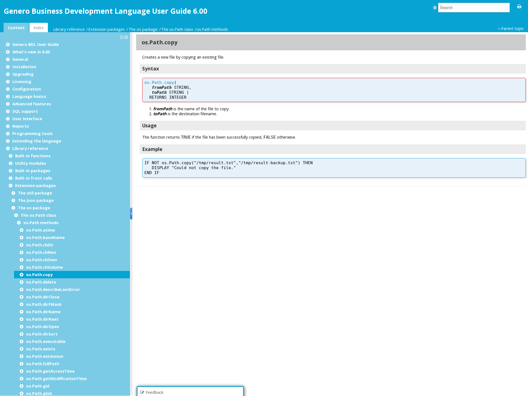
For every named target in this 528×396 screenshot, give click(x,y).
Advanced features (31, 103)
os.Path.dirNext (42, 319)
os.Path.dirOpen (42, 326)
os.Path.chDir (40, 245)
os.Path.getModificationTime (56, 378)
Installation (24, 66)
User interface (27, 118)
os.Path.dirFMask (44, 304)
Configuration (26, 89)
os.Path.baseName (45, 237)
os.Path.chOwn (41, 259)
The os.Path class (177, 29)
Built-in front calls (33, 178)
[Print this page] (519, 6)
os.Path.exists (40, 348)
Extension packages (106, 29)
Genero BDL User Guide (35, 44)
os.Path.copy (39, 274)
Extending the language (36, 141)
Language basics (29, 96)
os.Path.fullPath (42, 363)
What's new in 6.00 (31, 51)
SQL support (25, 111)
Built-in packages (32, 170)
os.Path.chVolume (44, 267)
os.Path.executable (45, 341)
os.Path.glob (39, 393)
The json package (36, 200)
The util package (35, 193)
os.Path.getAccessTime (50, 371)
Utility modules (30, 163)
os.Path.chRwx (41, 252)
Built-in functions (33, 155)
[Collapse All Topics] (122, 37)
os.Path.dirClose (42, 296)
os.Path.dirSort (42, 334)
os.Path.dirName (43, 311)
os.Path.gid (37, 386)
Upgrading (23, 74)
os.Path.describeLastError (53, 289)
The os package (143, 29)
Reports (20, 126)
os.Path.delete (41, 282)
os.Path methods (212, 29)
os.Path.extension (44, 356)
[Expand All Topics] (127, 37)
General (20, 59)
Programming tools (32, 133)
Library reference (69, 29)
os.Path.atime (40, 230)
